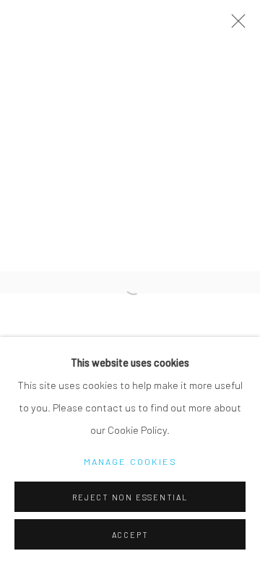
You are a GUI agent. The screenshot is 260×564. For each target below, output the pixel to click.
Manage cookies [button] (130, 461)
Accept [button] (130, 534)
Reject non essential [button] (129, 497)
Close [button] (235, 25)
